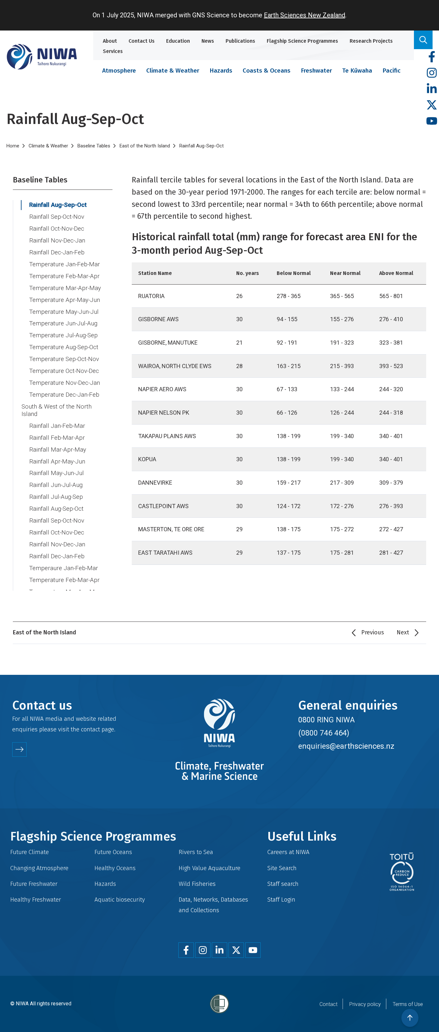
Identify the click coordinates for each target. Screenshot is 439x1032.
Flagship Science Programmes (302, 41)
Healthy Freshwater (35, 899)
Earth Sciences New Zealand (304, 15)
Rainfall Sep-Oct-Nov (56, 216)
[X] (432, 105)
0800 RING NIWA (326, 719)
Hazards (221, 70)
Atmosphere (119, 70)
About (110, 41)
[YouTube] (432, 121)
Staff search (283, 883)
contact (90, 729)
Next (403, 632)
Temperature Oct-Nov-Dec (64, 371)
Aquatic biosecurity (119, 899)
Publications (240, 41)
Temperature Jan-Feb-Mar (64, 264)
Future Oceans (113, 852)
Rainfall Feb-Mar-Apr (57, 437)
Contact (328, 1004)
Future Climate (29, 852)
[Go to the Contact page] (19, 749)
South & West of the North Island (57, 410)
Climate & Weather (172, 70)
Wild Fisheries (197, 883)
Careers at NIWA (288, 852)
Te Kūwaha (357, 70)
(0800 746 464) (323, 732)
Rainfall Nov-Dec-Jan (57, 240)
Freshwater (316, 70)
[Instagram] (432, 73)
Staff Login (281, 899)
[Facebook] (432, 57)
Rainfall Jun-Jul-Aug (56, 485)
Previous (372, 632)
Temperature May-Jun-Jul (64, 311)
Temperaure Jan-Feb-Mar (63, 568)
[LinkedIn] (432, 89)
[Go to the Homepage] (41, 56)
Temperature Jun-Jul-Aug (63, 323)
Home (12, 146)
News (208, 41)
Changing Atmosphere (39, 868)
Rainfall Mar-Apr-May (57, 449)
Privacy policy (365, 1004)
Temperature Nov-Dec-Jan (64, 382)
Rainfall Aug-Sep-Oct (58, 204)
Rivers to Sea (196, 852)
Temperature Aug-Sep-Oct (63, 347)
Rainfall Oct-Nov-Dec (56, 228)
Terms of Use (408, 1004)
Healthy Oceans (115, 868)
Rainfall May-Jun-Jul (56, 473)
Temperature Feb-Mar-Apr (64, 276)
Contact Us (142, 41)
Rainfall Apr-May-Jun (57, 461)
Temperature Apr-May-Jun (64, 300)
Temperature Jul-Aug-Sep (63, 335)
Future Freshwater (34, 883)
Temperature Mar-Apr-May (65, 288)
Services (113, 51)
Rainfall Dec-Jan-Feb (57, 252)
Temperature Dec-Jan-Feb (64, 394)
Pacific (391, 70)
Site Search (282, 868)
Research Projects (371, 41)
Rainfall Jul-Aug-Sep (56, 496)
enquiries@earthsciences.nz (346, 746)
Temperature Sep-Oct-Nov (64, 359)
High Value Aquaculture (209, 868)
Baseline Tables (93, 146)
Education (178, 41)
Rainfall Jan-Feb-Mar (57, 425)
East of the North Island (145, 146)
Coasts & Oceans (267, 70)
